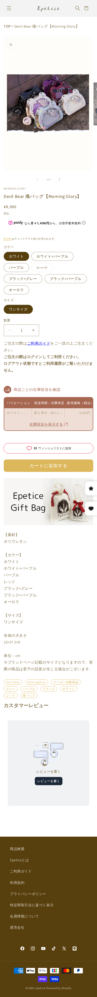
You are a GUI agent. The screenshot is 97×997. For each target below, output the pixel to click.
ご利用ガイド (38, 343)
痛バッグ (29, 695)
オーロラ (16, 290)
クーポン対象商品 (65, 682)
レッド (44, 268)
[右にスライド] (59, 179)
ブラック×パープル (66, 278)
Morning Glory (15, 188)
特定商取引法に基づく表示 (31, 905)
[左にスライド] (37, 179)
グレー (10, 689)
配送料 (8, 238)
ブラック (49, 689)
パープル (16, 267)
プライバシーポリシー (28, 894)
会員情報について (24, 916)
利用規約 (17, 882)
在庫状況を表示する (46, 424)
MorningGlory (36, 682)
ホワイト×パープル (52, 256)
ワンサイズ (18, 309)
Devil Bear (13, 682)
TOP (7, 26)
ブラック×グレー (23, 278)
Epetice (40, 988)
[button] (8, 8)
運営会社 (17, 927)
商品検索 (17, 849)
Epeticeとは (19, 860)
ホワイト (16, 256)
